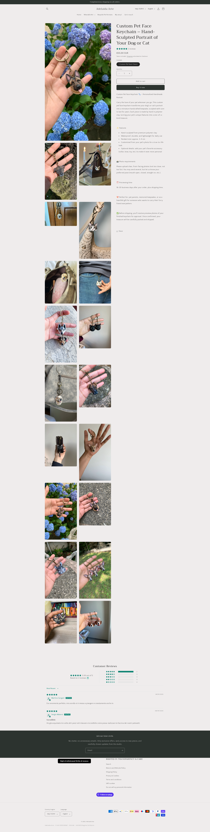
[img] (52, 695)
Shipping (130, 56)
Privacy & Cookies (112, 776)
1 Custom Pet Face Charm (128, 64)
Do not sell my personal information (119, 787)
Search (108, 764)
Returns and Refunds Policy (116, 768)
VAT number (110, 783)
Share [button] (121, 231)
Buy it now (140, 87)
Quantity (119, 69)
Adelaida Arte (90, 821)
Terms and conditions (113, 780)
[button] (47, 8)
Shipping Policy (111, 772)
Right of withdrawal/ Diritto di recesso (74, 761)
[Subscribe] (122, 750)
